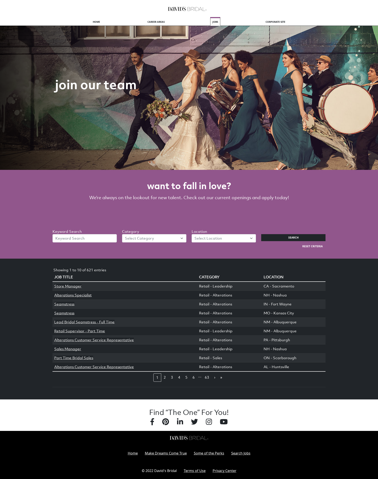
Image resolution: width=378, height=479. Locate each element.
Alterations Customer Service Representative (94, 340)
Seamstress (64, 304)
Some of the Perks (209, 453)
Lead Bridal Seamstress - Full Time (84, 322)
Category (130, 231)
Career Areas (156, 21)
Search (293, 237)
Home (96, 21)
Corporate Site (275, 21)
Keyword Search (67, 231)
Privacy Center (224, 470)
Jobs (215, 21)
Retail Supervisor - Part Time (79, 331)
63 (207, 377)
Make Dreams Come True (166, 453)
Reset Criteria (312, 246)
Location (199, 231)
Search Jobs (240, 453)
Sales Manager (67, 349)
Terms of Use (195, 470)
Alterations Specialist (73, 295)
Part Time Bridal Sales (73, 357)
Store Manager (68, 286)
